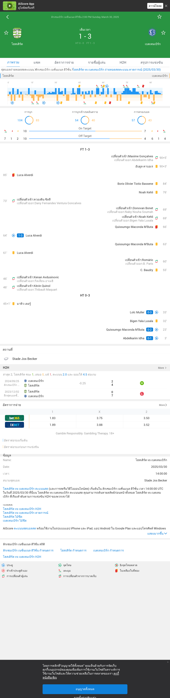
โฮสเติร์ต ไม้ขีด (12, 517)
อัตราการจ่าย (12, 405)
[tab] (13, 62)
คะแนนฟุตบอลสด (25, 528)
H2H (6, 367)
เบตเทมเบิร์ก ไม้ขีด (15, 520)
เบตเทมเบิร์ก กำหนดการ (108, 550)
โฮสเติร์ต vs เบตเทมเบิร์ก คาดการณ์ (25, 513)
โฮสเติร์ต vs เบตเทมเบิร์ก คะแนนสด (25, 489)
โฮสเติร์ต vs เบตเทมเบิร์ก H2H (22, 509)
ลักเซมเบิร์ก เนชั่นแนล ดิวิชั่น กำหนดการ (28, 550)
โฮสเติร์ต (8, 76)
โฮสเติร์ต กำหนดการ (73, 550)
